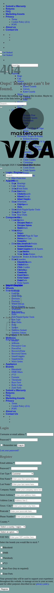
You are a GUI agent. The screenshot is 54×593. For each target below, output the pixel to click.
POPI (14, 24)
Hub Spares (17, 311)
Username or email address (13, 434)
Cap (19, 78)
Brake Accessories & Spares (30, 249)
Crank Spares (29, 170)
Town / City (6, 506)
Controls (15, 220)
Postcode (5, 511)
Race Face (16, 382)
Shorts (14, 209)
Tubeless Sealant (19, 330)
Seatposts (21, 241)
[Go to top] (1, 168)
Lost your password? (9, 450)
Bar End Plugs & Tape (27, 235)
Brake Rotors (29, 254)
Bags (14, 183)
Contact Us (12, 30)
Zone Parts (16, 387)
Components (13, 217)
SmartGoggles (18, 356)
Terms (14, 19)
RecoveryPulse (18, 351)
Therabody (16, 380)
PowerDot (16, 348)
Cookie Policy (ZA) (21, 22)
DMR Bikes (17, 372)
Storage (15, 212)
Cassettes (21, 259)
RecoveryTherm (19, 353)
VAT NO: (5, 537)
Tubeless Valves (19, 332)
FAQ (8, 11)
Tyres (14, 335)
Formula (15, 377)
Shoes (20, 94)
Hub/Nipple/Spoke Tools (28, 209)
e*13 (14, 374)
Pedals (26, 173)
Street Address (7, 495)
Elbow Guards (29, 86)
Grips (19, 230)
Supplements (17, 359)
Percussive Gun (24, 238)
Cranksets (21, 272)
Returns (10, 9)
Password (5, 439)
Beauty (15, 340)
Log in (20, 445)
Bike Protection (19, 178)
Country (4, 522)
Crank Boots (29, 167)
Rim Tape (21, 212)
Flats (19, 207)
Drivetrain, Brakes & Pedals (24, 243)
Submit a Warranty (16, 6)
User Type (5, 473)
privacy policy (42, 584)
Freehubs (21, 191)
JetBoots (15, 343)
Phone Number (8, 516)
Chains (20, 264)
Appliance (16, 256)
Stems (20, 238)
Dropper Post (23, 222)
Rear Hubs (22, 215)
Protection (16, 191)
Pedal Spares (23, 283)
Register (4, 589)
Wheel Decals (18, 304)
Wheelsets (21, 201)
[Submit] (1, 107)
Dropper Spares (24, 225)
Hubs (14, 314)
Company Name (8, 489)
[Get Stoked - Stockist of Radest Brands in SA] (6, 53)
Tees (19, 107)
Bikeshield (16, 369)
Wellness (11, 338)
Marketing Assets (15, 14)
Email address (7, 463)
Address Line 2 (7, 500)
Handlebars (22, 228)
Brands (10, 366)
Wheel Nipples (18, 306)
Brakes (26, 251)
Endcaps (21, 186)
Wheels (15, 180)
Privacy (10, 16)
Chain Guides (23, 267)
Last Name (6, 484)
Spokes (20, 220)
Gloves (26, 89)
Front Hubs (22, 188)
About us (11, 27)
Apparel (10, 180)
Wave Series (23, 254)
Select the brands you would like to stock (19, 542)
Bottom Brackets (25, 246)
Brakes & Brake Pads (33, 256)
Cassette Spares (24, 262)
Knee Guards (29, 91)
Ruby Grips (17, 385)
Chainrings (22, 270)
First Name (6, 479)
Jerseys (15, 188)
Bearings (21, 183)
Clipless (20, 204)
